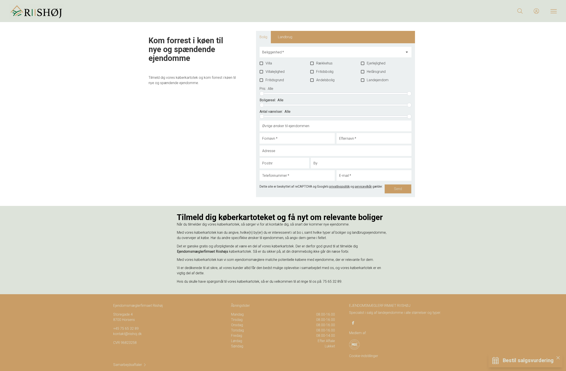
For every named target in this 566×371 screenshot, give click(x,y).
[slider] (262, 93)
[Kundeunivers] (536, 11)
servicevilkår (363, 186)
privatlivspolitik (339, 186)
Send (398, 189)
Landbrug (285, 37)
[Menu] (552, 11)
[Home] (146, 11)
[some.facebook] (353, 323)
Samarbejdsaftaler (127, 365)
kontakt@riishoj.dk (127, 334)
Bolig (263, 37)
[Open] (407, 52)
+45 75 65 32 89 (126, 328)
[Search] (520, 11)
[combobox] (332, 54)
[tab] (263, 37)
